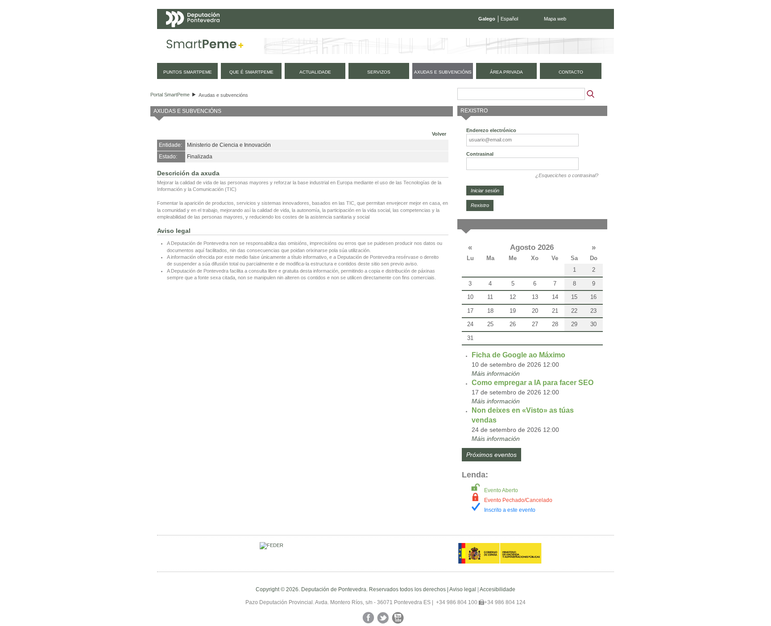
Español (509, 18)
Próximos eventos (491, 454)
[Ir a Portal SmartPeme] (205, 46)
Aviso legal (462, 589)
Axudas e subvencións (223, 95)
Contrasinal (479, 154)
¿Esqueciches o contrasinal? (566, 175)
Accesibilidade (497, 589)
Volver (439, 134)
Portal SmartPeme (170, 94)
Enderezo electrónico (491, 130)
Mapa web (555, 18)
